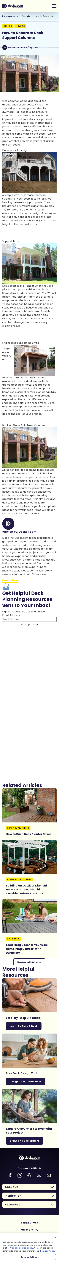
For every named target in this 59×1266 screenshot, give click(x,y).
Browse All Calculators (24, 1140)
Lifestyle (25, 16)
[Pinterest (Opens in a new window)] (29, 1175)
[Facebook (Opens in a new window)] (10, 1175)
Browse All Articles (29, 962)
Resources (8, 16)
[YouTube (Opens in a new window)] (39, 1175)
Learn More (10, 580)
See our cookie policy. (22, 1247)
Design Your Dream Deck (25, 1081)
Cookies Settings (29, 1257)
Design (7, 26)
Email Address (11, 615)
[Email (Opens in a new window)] (48, 1175)
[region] (29, 1248)
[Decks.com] (12, 6)
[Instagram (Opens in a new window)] (19, 1175)
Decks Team (15, 47)
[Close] (55, 1237)
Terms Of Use (29, 1222)
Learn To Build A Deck (24, 1026)
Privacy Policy (29, 1229)
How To (20, 26)
